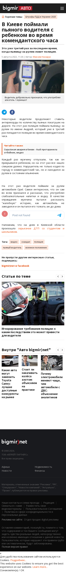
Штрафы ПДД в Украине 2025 (40, 16)
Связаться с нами (12, 505)
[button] (58, 276)
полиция (38, 241)
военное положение (36, 247)
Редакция (48, 502)
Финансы (40, 470)
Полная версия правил (15, 546)
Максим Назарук (42, 56)
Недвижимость (43, 466)
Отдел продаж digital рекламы (41, 519)
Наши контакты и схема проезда (20, 502)
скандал (25, 241)
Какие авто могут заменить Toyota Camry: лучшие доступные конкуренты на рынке (10, 383)
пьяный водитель (12, 247)
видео (14, 241)
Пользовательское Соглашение (44, 508)
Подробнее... (18, 560)
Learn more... (40, 566)
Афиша (6, 466)
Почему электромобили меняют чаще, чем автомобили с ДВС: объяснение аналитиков (52, 385)
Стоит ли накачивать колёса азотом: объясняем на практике (30, 379)
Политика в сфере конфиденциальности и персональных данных (27, 513)
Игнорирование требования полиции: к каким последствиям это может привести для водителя (30, 332)
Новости (7, 470)
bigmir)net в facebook (15, 265)
